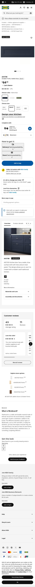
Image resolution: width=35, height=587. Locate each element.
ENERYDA (12, 127)
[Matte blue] (5, 98)
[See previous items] (3, 446)
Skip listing (5, 443)
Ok (17, 582)
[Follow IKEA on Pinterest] (11, 547)
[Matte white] (12, 98)
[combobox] (15, 13)
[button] (8, 280)
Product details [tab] (18, 223)
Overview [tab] (7, 223)
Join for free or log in (12, 171)
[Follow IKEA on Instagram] (7, 547)
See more (4, 483)
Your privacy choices (17, 577)
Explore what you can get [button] (13, 173)
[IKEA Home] (5, 7)
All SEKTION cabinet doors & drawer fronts (17, 396)
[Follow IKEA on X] (15, 547)
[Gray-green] (19, 98)
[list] (17, 344)
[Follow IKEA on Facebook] (3, 547)
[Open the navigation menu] (31, 7)
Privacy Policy (19, 570)
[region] (17, 51)
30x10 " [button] (21, 78)
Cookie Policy (22, 572)
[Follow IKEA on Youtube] (19, 547)
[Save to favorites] (31, 38)
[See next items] (28, 223)
